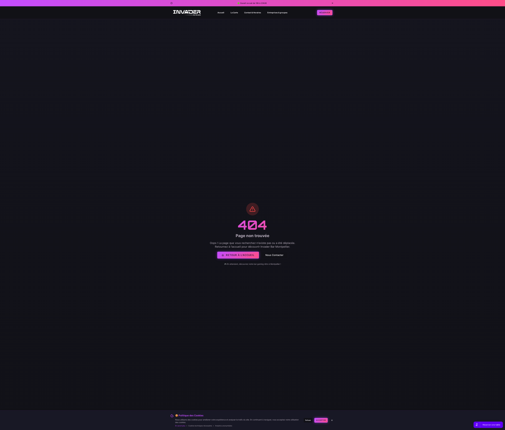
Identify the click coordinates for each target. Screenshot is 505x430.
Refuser (308, 420)
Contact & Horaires (252, 12)
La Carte (234, 12)
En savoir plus (180, 426)
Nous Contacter (274, 255)
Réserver (324, 12)
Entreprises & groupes (277, 12)
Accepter (321, 420)
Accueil (221, 12)
